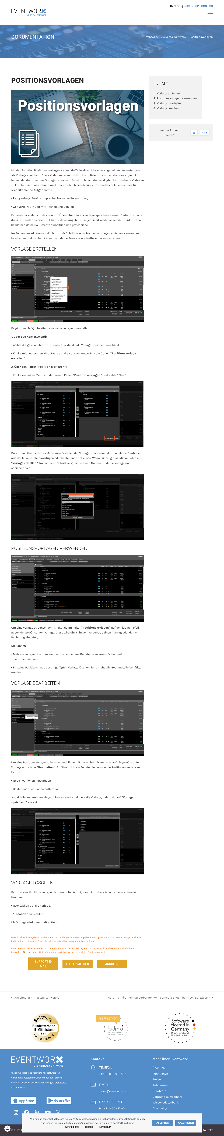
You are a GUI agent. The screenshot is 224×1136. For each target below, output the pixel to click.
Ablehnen (162, 1122)
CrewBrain (60, 1082)
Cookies (89, 1127)
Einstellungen (7, 1129)
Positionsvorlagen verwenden (177, 98)
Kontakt (207, 1130)
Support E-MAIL (43, 964)
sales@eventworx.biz (113, 1091)
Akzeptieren (186, 1122)
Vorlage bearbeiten (170, 103)
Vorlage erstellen (168, 93)
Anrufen (111, 964)
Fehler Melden (77, 964)
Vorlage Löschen (168, 108)
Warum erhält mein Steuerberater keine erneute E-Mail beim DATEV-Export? (158, 998)
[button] (210, 12)
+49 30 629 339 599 (199, 6)
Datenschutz (72, 1127)
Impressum (105, 1127)
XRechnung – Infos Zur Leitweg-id (35, 998)
